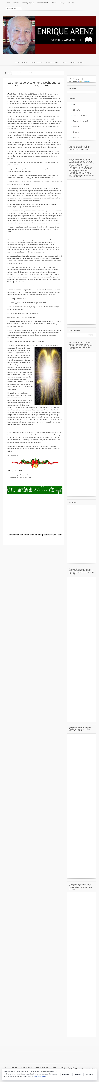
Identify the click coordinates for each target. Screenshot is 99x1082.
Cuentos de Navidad (80, 121)
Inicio (75, 104)
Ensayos (76, 132)
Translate (86, 82)
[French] (75, 76)
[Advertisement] (34, 515)
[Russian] (82, 76)
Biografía (76, 110)
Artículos (76, 137)
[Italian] (80, 76)
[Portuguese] (77, 76)
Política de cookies (40, 1076)
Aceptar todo (66, 1074)
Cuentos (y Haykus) (80, 115)
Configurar (89, 1074)
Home (9, 73)
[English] (70, 76)
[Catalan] (84, 76)
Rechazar (78, 1074)
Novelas (76, 126)
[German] (73, 76)
